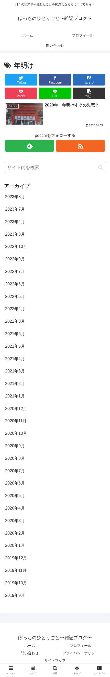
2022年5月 (15, 296)
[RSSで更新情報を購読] (80, 146)
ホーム (29, 646)
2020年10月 (16, 433)
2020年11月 (16, 421)
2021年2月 (15, 383)
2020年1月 (15, 545)
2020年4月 (15, 508)
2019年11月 (16, 570)
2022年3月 (15, 321)
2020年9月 (15, 446)
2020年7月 (15, 471)
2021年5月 (15, 346)
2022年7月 (15, 271)
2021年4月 (15, 359)
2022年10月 (16, 246)
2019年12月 (16, 558)
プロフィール (80, 646)
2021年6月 (15, 334)
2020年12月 (16, 408)
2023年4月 (15, 222)
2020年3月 (15, 520)
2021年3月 (15, 371)
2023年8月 (15, 197)
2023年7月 (15, 209)
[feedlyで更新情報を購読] (29, 146)
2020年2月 (15, 533)
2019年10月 (16, 583)
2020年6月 (15, 483)
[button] (89, 93)
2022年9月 (15, 259)
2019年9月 (15, 595)
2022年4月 (15, 309)
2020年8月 (15, 458)
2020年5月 (15, 495)
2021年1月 (15, 396)
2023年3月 (15, 234)
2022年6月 (15, 284)
